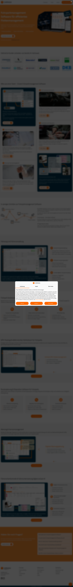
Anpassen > (36, 303)
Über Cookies (50, 286)
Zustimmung (22, 286)
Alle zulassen (50, 303)
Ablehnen (22, 303)
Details (36, 286)
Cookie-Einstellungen (39, 299)
